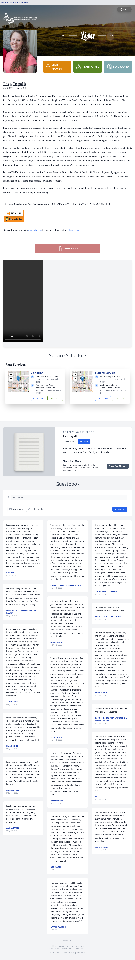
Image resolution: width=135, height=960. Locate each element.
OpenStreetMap (70, 952)
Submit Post (120, 509)
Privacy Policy (60, 948)
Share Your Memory (117, 466)
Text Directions (38, 398)
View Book (69, 441)
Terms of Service (75, 948)
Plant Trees (55, 398)
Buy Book (84, 441)
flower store (74, 229)
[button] (18, 379)
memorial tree (35, 229)
